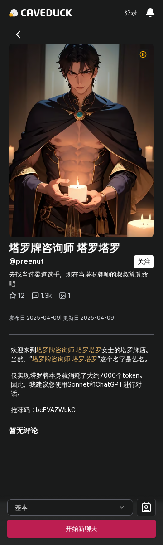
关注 (144, 261)
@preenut (26, 261)
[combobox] (70, 507)
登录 (131, 12)
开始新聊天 (81, 528)
